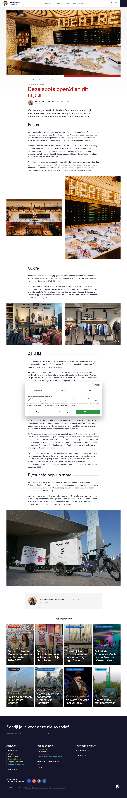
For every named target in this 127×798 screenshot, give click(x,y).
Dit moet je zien (43, 754)
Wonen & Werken (47, 761)
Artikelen (48, 3)
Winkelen (11, 754)
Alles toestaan (88, 412)
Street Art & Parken (14, 759)
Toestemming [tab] (37, 390)
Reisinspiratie (42, 751)
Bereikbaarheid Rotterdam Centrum (50, 756)
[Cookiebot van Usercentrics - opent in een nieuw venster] (92, 384)
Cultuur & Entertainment (16, 764)
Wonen (40, 765)
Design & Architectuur (15, 761)
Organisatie (81, 750)
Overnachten (42, 749)
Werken (41, 767)
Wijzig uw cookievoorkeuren (57, 788)
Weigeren (39, 412)
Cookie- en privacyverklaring (40, 788)
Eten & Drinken (13, 756)
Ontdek (57, 3)
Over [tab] (89, 390)
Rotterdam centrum (85, 745)
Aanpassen (62, 412)
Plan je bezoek (78, 3)
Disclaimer (28, 788)
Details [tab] (63, 390)
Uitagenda (66, 3)
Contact (79, 755)
